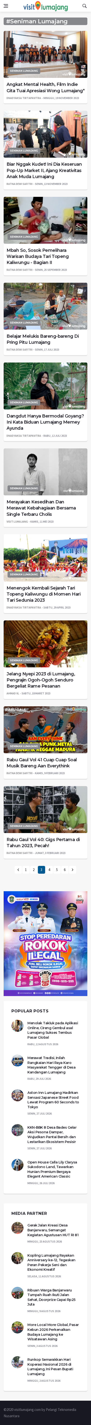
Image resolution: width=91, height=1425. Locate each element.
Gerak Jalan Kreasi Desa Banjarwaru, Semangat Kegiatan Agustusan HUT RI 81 (52, 1230)
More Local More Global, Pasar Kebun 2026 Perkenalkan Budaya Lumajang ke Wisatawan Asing (53, 1332)
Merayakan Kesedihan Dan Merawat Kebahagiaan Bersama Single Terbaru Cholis (41, 508)
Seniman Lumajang (24, 71)
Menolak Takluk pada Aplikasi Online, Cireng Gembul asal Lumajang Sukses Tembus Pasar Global (52, 1030)
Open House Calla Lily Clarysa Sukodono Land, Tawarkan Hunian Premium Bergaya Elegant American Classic (52, 1169)
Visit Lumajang (17, 521)
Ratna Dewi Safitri (20, 184)
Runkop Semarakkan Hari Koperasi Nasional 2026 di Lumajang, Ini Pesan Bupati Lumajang (50, 1366)
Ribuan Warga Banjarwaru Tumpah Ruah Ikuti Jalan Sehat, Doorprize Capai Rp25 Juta (51, 1297)
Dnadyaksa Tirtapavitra (24, 98)
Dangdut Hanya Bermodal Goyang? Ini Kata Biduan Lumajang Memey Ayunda (45, 422)
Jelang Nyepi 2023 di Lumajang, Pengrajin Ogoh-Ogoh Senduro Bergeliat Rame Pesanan (41, 680)
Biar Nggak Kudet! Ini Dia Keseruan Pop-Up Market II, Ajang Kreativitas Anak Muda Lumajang (44, 170)
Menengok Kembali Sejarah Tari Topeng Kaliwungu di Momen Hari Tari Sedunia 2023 (43, 594)
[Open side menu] (6, 5)
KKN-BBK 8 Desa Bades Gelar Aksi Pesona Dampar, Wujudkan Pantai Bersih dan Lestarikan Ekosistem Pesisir (51, 1134)
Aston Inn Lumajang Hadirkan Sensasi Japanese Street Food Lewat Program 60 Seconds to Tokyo (53, 1099)
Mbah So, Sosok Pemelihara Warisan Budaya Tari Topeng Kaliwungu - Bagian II (38, 256)
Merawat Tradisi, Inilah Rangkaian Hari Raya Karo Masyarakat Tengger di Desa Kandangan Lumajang (51, 1065)
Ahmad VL (13, 693)
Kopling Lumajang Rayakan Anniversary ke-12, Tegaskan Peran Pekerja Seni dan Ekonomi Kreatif (51, 1262)
